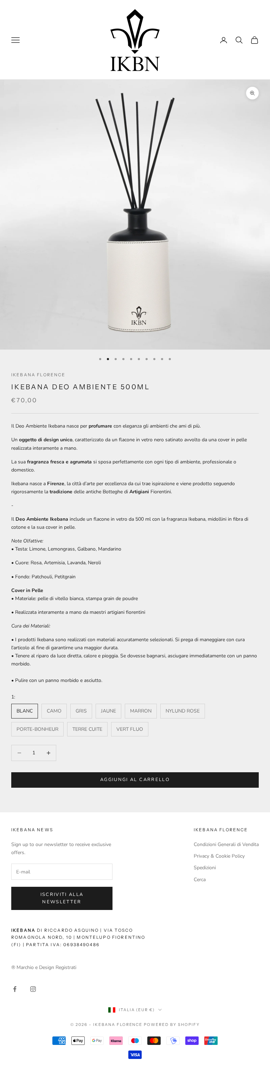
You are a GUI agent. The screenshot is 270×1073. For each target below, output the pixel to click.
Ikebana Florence (38, 374)
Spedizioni (205, 867)
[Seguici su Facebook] (14, 989)
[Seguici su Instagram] (33, 989)
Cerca (200, 879)
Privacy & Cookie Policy (219, 856)
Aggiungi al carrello (135, 779)
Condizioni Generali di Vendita (226, 844)
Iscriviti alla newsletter (62, 898)
